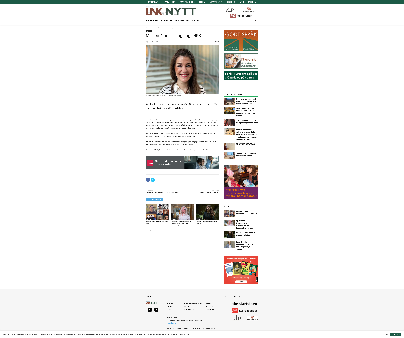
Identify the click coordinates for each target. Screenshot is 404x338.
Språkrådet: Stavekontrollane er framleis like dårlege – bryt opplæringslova (181, 224)
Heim (147, 28)
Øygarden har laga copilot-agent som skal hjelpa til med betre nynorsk (247, 101)
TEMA (169, 309)
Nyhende (153, 28)
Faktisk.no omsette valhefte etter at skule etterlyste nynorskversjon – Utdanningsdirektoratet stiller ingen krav (247, 134)
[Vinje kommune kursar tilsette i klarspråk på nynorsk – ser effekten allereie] (229, 110)
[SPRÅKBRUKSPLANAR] (229, 146)
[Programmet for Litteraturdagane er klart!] (157, 212)
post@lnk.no (171, 323)
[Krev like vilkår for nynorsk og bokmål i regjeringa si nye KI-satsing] (229, 244)
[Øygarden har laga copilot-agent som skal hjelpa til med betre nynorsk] (229, 101)
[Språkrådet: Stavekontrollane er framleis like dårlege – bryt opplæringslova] (182, 212)
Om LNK (187, 306)
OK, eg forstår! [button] (395, 334)
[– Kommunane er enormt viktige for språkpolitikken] (229, 122)
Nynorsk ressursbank (193, 303)
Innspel (170, 306)
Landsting (210, 309)
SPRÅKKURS (210, 306)
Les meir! (385, 334)
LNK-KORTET (210, 303)
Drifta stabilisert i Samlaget (209, 193)
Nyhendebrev (189, 309)
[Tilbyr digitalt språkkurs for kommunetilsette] (229, 155)
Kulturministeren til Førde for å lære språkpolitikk (162, 193)
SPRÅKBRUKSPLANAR (245, 144)
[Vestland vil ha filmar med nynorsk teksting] (207, 212)
